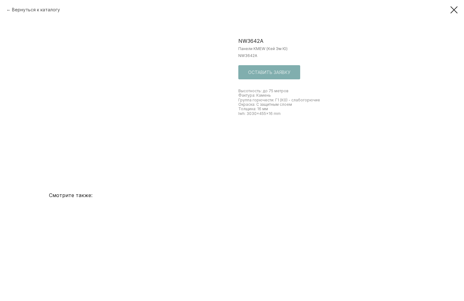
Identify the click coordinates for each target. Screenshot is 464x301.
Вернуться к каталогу (36, 9)
